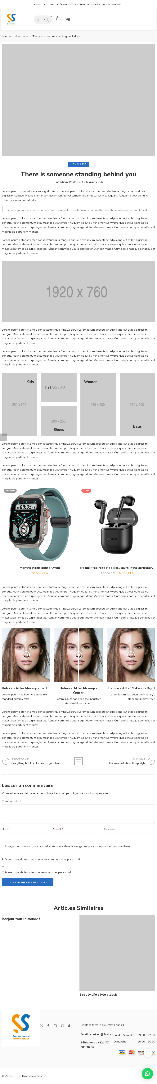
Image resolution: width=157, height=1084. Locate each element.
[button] (68, 20)
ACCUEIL (38, 4)
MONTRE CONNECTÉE (112, 4)
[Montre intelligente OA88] (40, 524)
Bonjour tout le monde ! (21, 919)
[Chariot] (58, 18)
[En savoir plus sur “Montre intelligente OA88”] (32, 558)
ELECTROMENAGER (77, 4)
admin (64, 182)
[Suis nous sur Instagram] (55, 1025)
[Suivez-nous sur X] (41, 1025)
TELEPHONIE (49, 4)
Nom (6, 829)
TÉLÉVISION (62, 4)
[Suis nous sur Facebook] (48, 1025)
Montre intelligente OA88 (40, 568)
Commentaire (11, 801)
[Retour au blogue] (78, 761)
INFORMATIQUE (94, 4)
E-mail (58, 829)
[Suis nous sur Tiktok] (69, 1025)
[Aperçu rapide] (39, 558)
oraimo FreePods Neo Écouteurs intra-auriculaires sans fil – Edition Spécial (117, 568)
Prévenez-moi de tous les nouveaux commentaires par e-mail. (41, 859)
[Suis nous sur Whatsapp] (62, 1025)
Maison (6, 36)
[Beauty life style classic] (117, 953)
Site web (109, 829)
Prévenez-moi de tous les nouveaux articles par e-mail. (37, 872)
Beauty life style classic (98, 995)
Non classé (22, 36)
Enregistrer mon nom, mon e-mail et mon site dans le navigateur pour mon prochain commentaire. (67, 846)
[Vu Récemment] (148, 1053)
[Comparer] (47, 558)
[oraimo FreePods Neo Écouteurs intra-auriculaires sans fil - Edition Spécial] (117, 524)
